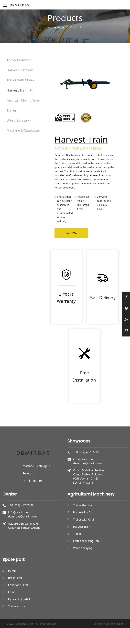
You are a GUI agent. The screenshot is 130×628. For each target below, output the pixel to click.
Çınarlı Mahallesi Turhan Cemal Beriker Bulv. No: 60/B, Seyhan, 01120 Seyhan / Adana (88, 476)
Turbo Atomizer (19, 60)
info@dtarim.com (84, 459)
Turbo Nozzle (16, 606)
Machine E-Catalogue (23, 130)
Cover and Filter (18, 585)
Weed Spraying (18, 120)
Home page (55, 27)
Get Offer (72, 233)
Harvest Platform (20, 70)
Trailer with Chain (20, 80)
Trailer (11, 110)
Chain (11, 592)
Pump (12, 571)
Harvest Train (18, 90)
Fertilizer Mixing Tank (23, 100)
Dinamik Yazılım (114, 623)
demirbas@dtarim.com (88, 463)
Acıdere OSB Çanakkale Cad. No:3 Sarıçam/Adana (24, 526)
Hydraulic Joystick (19, 599)
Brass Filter (15, 578)
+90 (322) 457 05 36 (86, 452)
